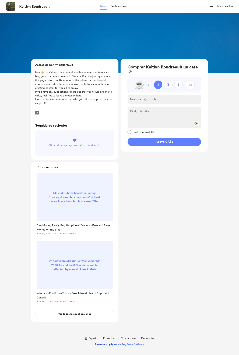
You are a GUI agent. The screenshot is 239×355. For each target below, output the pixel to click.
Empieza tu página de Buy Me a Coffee (118, 344)
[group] (74, 205)
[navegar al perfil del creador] (10, 6)
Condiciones (128, 338)
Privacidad (109, 338)
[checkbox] (139, 132)
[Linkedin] (37, 112)
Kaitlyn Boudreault (34, 6)
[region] (164, 105)
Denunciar (147, 338)
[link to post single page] (74, 205)
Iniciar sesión (225, 6)
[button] (104, 6)
